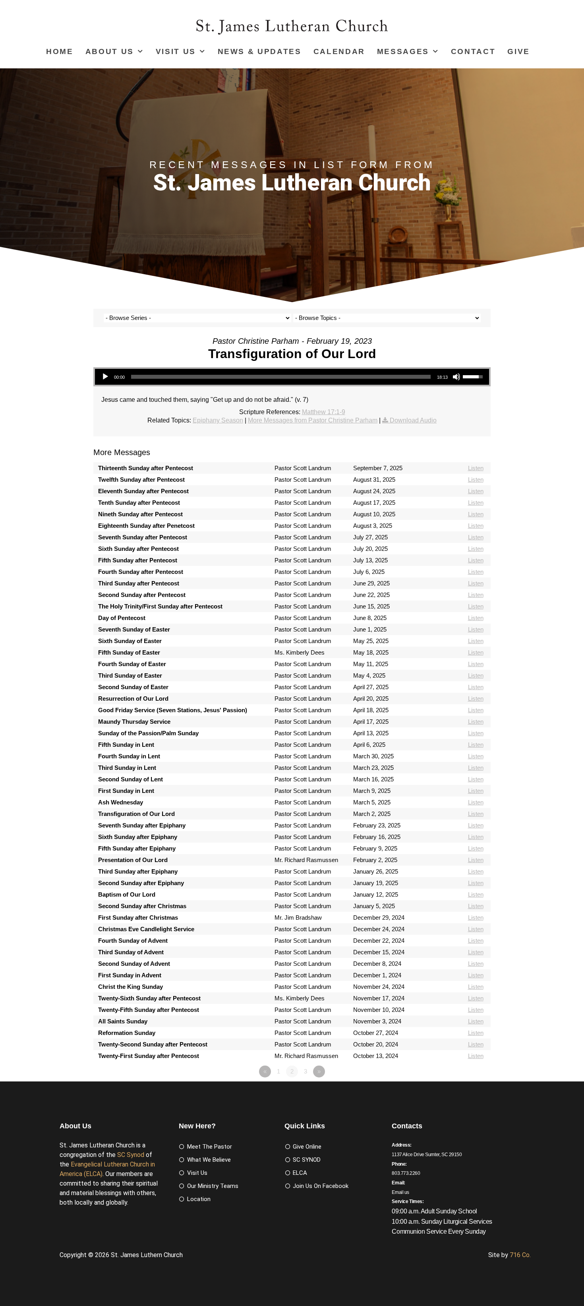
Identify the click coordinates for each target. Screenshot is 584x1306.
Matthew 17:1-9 (323, 412)
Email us (400, 1192)
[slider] (281, 377)
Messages (403, 51)
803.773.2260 (406, 1173)
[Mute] (456, 377)
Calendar (339, 51)
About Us (109, 51)
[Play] (105, 377)
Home (59, 51)
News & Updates (260, 51)
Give (518, 51)
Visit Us (176, 51)
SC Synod (130, 1155)
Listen (475, 468)
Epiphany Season (218, 420)
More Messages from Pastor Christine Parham (312, 420)
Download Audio (413, 420)
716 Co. (520, 1255)
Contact (473, 51)
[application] (292, 377)
